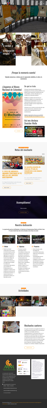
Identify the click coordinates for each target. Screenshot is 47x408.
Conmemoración (8, 312)
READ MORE (6, 187)
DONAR (18, 130)
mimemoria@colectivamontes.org (10, 388)
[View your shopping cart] (38, 3)
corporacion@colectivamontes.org (10, 390)
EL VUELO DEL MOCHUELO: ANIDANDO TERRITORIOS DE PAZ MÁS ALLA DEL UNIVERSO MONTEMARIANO (12, 174)
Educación (8, 304)
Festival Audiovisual (23, 301)
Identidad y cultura (39, 301)
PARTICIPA (29, 347)
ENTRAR (7, 62)
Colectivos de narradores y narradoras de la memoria (8, 301)
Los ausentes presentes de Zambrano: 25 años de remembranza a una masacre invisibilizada (33, 170)
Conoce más (23, 212)
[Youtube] (23, 406)
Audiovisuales (23, 302)
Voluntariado (23, 304)
